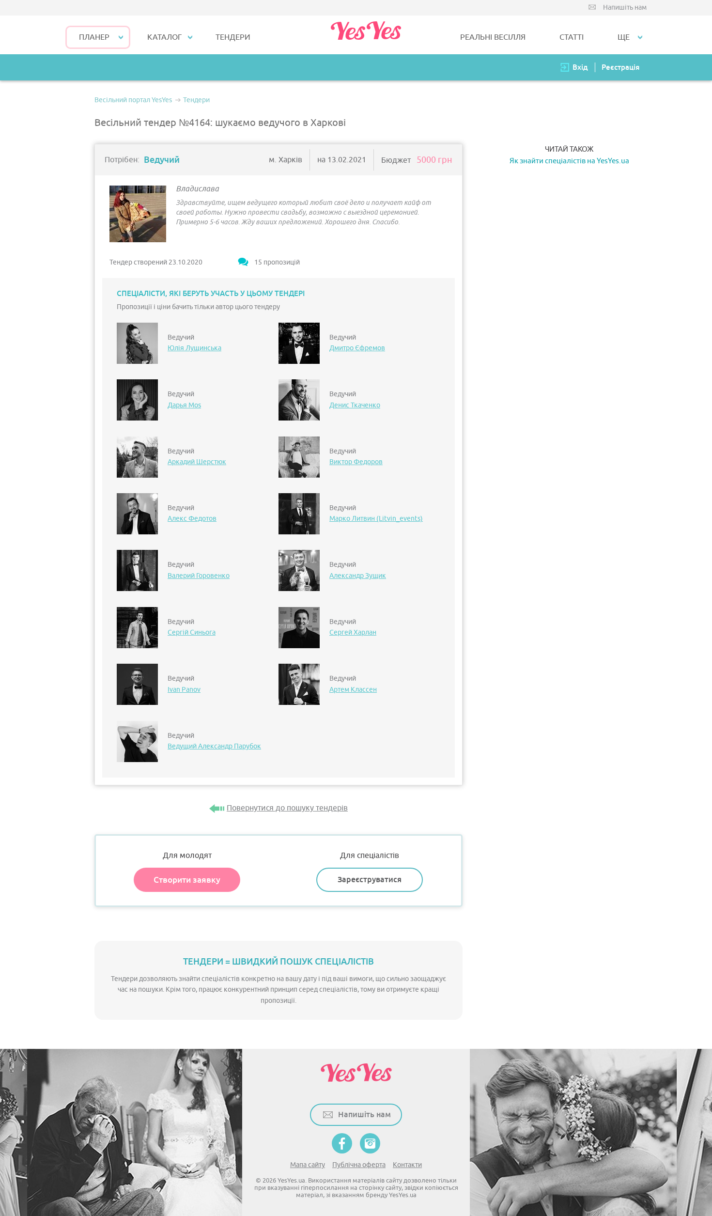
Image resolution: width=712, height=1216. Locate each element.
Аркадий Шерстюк (197, 462)
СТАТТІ (571, 37)
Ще (624, 37)
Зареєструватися (370, 879)
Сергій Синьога (192, 632)
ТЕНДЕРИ (233, 37)
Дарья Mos (184, 405)
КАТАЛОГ (164, 37)
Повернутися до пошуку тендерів (287, 808)
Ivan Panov (184, 690)
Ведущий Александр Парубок (214, 746)
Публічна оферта (359, 1165)
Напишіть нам (625, 7)
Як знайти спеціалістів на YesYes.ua (569, 161)
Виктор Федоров (356, 462)
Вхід (580, 67)
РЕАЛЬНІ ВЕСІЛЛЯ (493, 37)
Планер (94, 37)
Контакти (407, 1165)
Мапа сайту (307, 1165)
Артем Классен (353, 690)
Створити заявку (187, 879)
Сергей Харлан (352, 632)
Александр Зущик (357, 576)
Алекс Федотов (192, 518)
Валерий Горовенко (199, 576)
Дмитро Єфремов (357, 348)
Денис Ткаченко (354, 405)
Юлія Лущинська (194, 348)
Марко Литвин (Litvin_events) (376, 518)
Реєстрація (620, 67)
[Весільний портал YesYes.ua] (365, 35)
